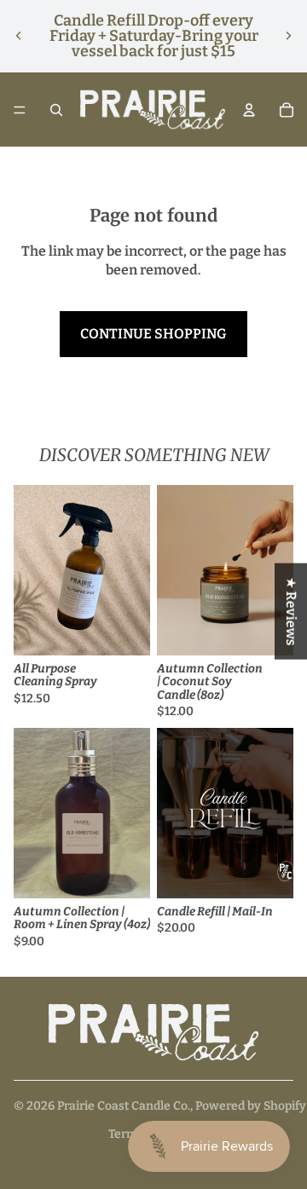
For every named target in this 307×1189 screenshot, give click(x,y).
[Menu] (19, 110)
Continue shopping (153, 334)
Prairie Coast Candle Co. (123, 1106)
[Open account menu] (249, 110)
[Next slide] (288, 36)
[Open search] (56, 110)
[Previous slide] (19, 36)
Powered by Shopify (250, 1106)
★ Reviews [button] (291, 610)
